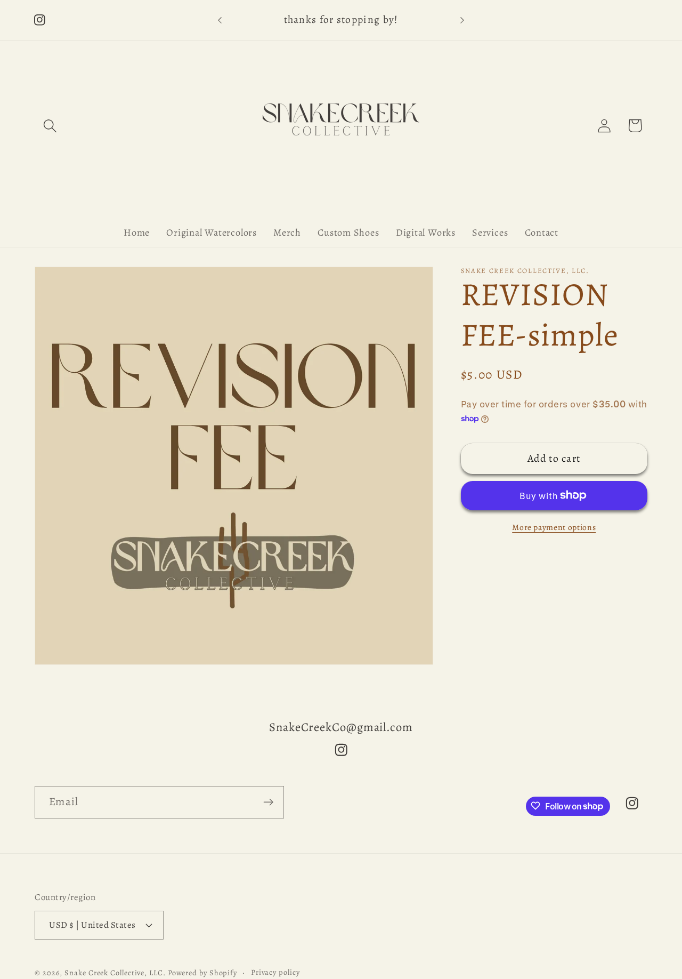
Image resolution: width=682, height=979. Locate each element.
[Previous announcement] (220, 20)
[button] (50, 125)
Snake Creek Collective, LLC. (114, 972)
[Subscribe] (268, 802)
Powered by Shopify (202, 972)
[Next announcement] (462, 20)
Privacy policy (275, 972)
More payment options (554, 527)
